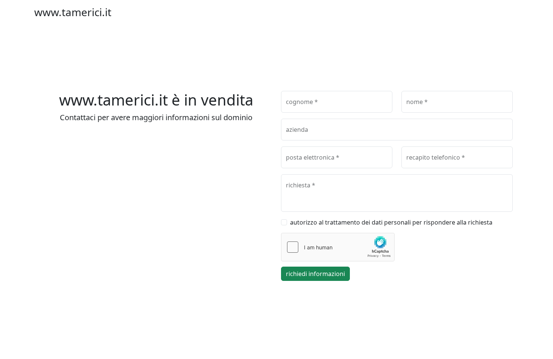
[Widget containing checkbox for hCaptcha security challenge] (338, 247)
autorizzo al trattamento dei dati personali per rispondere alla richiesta (391, 222)
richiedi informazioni (315, 274)
